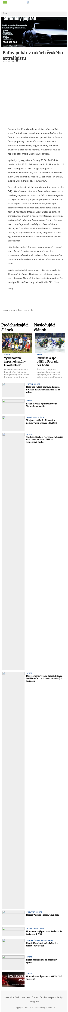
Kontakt (26, 997)
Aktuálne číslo (12, 997)
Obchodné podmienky (51, 997)
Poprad (30, 384)
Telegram (34, 1001)
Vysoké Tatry (47, 940)
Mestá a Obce (33, 417)
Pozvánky (31, 912)
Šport (5, 14)
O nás (35, 997)
